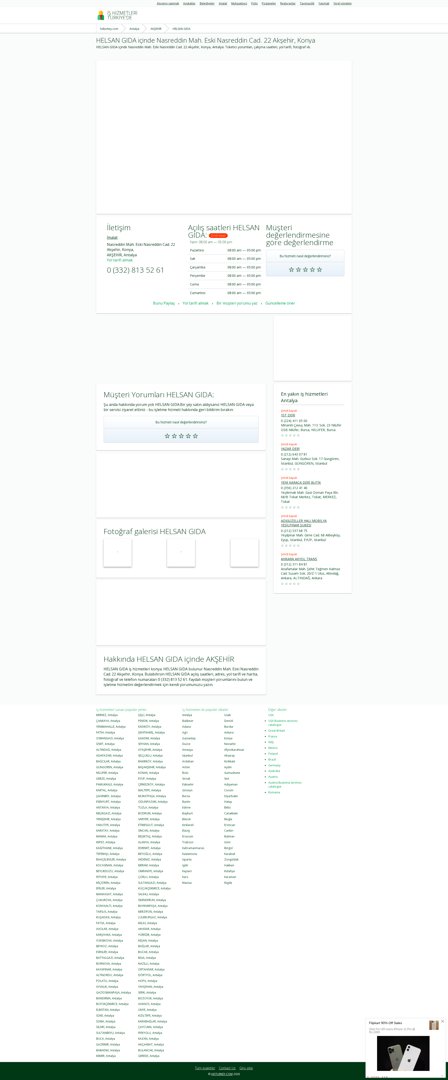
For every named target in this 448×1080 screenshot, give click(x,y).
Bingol (228, 848)
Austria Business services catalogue (284, 785)
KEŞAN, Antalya (148, 941)
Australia (274, 771)
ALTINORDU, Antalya (109, 975)
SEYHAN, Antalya (149, 744)
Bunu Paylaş (164, 303)
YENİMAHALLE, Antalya (111, 727)
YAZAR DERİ (290, 448)
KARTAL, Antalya (106, 790)
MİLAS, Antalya (147, 923)
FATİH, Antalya (105, 732)
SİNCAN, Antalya (148, 831)
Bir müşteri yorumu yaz (237, 303)
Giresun (187, 790)
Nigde (228, 883)
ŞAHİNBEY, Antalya (108, 796)
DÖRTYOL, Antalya (150, 975)
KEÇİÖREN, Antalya (108, 883)
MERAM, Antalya (148, 865)
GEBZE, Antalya (106, 779)
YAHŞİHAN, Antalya (150, 987)
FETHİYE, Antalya (107, 877)
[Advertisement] (224, 93)
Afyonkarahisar (234, 750)
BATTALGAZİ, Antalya (110, 958)
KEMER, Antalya (106, 1056)
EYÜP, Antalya (147, 779)
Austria (273, 777)
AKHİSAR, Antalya (149, 929)
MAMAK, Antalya (106, 836)
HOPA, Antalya (147, 981)
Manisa (187, 883)
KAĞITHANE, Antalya (109, 848)
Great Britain (276, 731)
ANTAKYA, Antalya (108, 807)
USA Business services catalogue (283, 723)
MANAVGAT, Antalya (109, 894)
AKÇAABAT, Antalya (151, 1044)
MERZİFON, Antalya (150, 912)
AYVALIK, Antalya (107, 987)
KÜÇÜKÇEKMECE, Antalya (154, 888)
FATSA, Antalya (106, 923)
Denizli (228, 721)
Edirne (186, 807)
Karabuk (229, 854)
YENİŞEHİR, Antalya (108, 819)
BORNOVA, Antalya (108, 964)
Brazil (272, 759)
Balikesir (187, 721)
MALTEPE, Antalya (149, 790)
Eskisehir (188, 784)
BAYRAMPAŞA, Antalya (153, 906)
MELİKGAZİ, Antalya (108, 813)
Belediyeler (207, 3)
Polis (254, 3)
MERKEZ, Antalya (107, 715)
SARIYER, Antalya (149, 819)
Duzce (186, 744)
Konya (228, 738)
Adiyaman (231, 784)
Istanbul (187, 756)
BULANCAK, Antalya (151, 1050)
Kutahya (229, 871)
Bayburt (187, 813)
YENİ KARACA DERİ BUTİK (301, 482)
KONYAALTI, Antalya (109, 906)
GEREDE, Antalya (148, 1056)
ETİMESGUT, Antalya (151, 825)
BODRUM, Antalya (150, 813)
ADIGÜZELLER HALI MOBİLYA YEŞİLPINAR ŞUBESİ (304, 523)
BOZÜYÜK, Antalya (150, 998)
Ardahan (188, 761)
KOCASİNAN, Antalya (109, 865)
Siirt (226, 779)
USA (271, 715)
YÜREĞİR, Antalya (149, 935)
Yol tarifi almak (120, 260)
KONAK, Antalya (148, 773)
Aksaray (229, 756)
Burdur (229, 727)
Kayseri (187, 871)
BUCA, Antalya (105, 1039)
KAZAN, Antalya (148, 1039)
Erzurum (187, 836)
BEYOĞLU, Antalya (150, 854)
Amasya (187, 750)
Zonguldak (231, 859)
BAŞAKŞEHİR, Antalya (152, 767)
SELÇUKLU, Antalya (150, 756)
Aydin (228, 767)
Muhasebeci (239, 3)
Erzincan (229, 825)
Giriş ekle (246, 1068)
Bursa (186, 796)
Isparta (187, 859)
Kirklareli (188, 825)
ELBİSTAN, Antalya (108, 1010)
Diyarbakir (231, 796)
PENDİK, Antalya (148, 721)
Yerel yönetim (342, 3)
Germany (274, 765)
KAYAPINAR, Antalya (109, 969)
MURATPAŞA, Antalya (152, 796)
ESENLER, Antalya (107, 952)
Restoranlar (288, 3)
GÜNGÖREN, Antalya (109, 767)
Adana (186, 727)
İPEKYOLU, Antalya (150, 1033)
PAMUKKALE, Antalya (109, 784)
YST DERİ (288, 415)
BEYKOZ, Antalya (107, 946)
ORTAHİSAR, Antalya (151, 969)
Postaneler (269, 3)
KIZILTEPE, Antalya (150, 1016)
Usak (227, 715)
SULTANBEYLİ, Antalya (110, 1033)
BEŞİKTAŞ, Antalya (150, 836)
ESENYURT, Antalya (108, 802)
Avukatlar (189, 3)
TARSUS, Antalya (106, 912)
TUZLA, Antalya (148, 807)
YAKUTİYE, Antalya (108, 825)
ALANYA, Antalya (149, 842)
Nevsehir (230, 744)
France (272, 736)
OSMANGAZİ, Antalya (110, 738)
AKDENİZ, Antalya (149, 859)
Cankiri (228, 831)
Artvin (186, 767)
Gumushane (232, 773)
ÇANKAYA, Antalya (108, 721)
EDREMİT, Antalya (149, 848)
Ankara (229, 732)
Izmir (227, 842)
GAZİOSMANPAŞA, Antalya (113, 992)
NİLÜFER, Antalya (107, 773)
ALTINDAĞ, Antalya (108, 750)
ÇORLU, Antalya (148, 877)
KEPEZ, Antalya (105, 842)
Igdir (185, 865)
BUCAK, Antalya (148, 952)
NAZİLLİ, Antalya (148, 964)
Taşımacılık (307, 3)
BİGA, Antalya (147, 958)
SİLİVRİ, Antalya (106, 1027)
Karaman (230, 877)
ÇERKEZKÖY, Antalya (151, 784)
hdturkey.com (222, 1074)
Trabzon (187, 842)
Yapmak (323, 3)
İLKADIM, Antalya (149, 738)
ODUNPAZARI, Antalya (153, 802)
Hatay (228, 802)
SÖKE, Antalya (105, 1016)
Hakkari (229, 865)
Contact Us (227, 1068)
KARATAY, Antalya (107, 831)
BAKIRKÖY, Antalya (150, 761)
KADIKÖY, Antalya (149, 727)
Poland (273, 754)
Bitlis (227, 807)
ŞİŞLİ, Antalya (146, 715)
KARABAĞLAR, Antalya (152, 1021)
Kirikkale (229, 761)
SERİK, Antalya (147, 992)
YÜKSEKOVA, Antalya (109, 941)
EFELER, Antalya (106, 888)
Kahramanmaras (193, 848)
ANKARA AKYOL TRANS (299, 559)
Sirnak (186, 779)
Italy (271, 742)
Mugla (228, 819)
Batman (229, 836)
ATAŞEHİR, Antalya (150, 750)
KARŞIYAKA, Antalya (109, 935)
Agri (185, 732)
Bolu (185, 773)
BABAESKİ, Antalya (108, 1050)
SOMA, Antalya (105, 1021)
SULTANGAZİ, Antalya (152, 883)
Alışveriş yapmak (168, 3)
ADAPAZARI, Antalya (109, 756)
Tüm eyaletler (205, 1068)
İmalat (223, 3)
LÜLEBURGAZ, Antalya (152, 917)
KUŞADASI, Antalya (108, 917)
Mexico (273, 748)
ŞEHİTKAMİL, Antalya (151, 732)
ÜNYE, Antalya (147, 1010)
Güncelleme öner (280, 303)
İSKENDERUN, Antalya (152, 900)
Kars (185, 877)
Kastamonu (189, 854)
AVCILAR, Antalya (107, 929)
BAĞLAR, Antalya (149, 946)
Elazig (186, 831)
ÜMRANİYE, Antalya (150, 871)
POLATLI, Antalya (107, 981)
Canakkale (231, 813)
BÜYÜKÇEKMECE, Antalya (112, 1004)
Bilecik (186, 819)
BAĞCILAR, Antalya (108, 761)
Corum (228, 790)
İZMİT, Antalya (105, 744)
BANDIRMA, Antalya (109, 998)
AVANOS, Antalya (149, 1004)
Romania (274, 792)
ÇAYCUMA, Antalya (150, 1027)
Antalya (187, 715)
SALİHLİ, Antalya (148, 894)
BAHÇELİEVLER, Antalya (111, 859)
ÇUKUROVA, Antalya (109, 900)
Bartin (186, 802)
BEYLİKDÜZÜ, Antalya (110, 871)
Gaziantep (189, 738)
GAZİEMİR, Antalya (108, 1044)
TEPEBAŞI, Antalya (107, 854)
